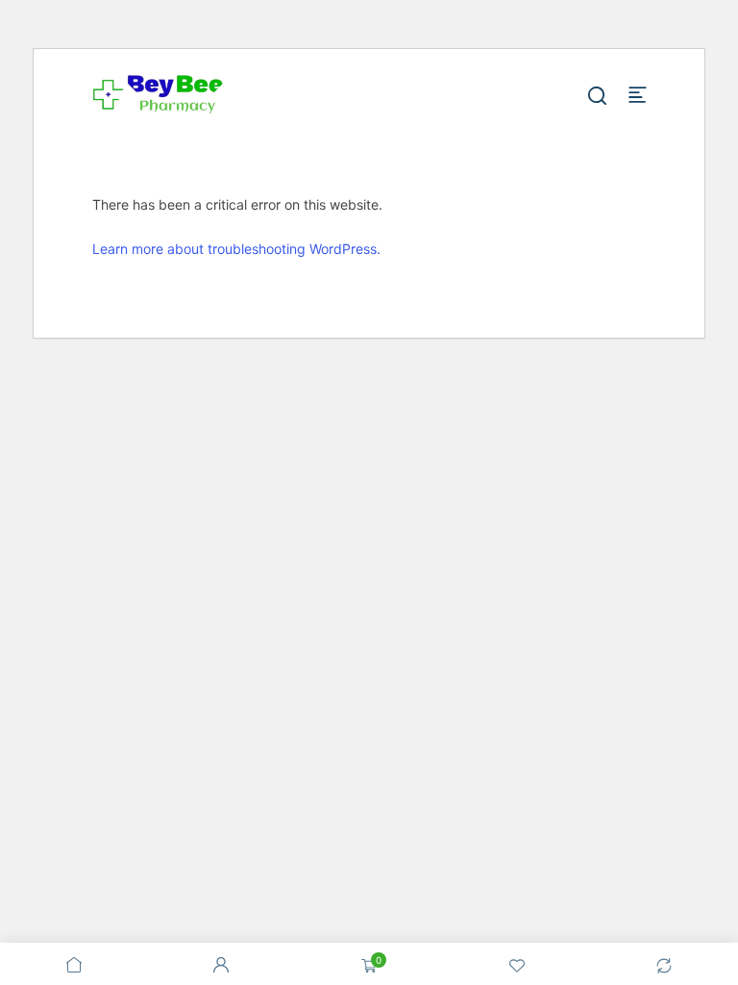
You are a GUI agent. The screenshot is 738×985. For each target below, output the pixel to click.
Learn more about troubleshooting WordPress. (236, 248)
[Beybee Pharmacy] (157, 93)
